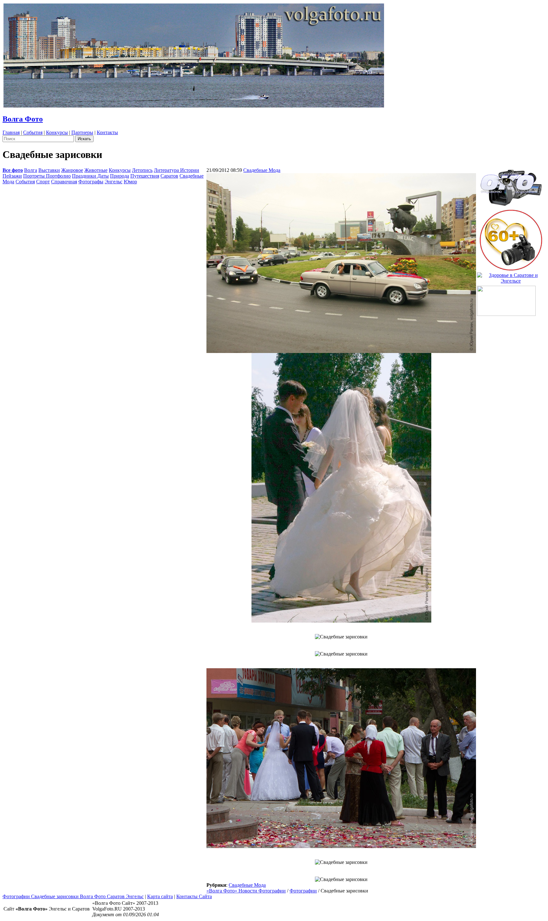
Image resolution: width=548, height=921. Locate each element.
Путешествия (144, 176)
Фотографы (90, 181)
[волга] (511, 185)
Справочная (64, 181)
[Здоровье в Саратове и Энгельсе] (511, 276)
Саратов (169, 176)
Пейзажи (12, 176)
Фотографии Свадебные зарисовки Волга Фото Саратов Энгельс (73, 896)
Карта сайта (160, 896)
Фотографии (303, 890)
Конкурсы (57, 132)
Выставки (49, 170)
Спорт (43, 181)
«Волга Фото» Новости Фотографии (246, 890)
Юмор (130, 181)
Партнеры (82, 132)
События (32, 132)
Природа (119, 176)
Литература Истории (176, 170)
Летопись (142, 170)
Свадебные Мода (261, 170)
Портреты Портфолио (47, 176)
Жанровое (72, 170)
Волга (30, 170)
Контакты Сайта (194, 896)
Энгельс (113, 181)
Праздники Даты (90, 176)
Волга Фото (23, 119)
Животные (96, 170)
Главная (11, 132)
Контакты (107, 132)
